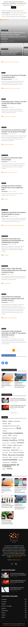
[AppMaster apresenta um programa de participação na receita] (14, 204)
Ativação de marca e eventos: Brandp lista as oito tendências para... (12, 187)
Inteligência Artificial (17, 445)
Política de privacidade (8, 625)
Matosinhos (15, 450)
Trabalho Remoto (6, 462)
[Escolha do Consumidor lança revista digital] (14, 150)
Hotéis (4, 445)
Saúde (16, 485)
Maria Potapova (5, 216)
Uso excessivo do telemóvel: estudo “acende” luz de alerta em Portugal (13, 131)
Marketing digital (6, 450)
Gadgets (3, 99)
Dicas (10, 435)
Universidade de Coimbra (10, 465)
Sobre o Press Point (16, 556)
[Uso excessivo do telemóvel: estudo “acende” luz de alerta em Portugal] (14, 122)
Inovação (9, 445)
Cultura (3, 518)
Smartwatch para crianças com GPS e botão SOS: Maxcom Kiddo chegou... (13, 103)
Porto (4, 455)
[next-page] (20, 350)
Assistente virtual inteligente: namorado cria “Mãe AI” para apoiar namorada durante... (13, 333)
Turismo (16, 380)
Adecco (4, 421)
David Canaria (4, 336)
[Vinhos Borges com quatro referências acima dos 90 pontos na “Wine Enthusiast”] (7, 499)
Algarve (10, 421)
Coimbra (4, 431)
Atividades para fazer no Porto (8, 428)
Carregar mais (13, 412)
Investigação (6, 447)
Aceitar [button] (13, 7)
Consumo (4, 435)
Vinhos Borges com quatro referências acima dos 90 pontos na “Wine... (7, 505)
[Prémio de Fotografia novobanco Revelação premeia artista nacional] (7, 515)
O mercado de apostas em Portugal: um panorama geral (13, 76)
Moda (21, 450)
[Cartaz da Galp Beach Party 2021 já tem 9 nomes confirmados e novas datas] (5, 407)
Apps (9, 423)
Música (10, 452)
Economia (4, 183)
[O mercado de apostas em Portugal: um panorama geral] (14, 67)
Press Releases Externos (6, 79)
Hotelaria (20, 442)
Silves (10, 457)
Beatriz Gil (3, 274)
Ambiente (4, 380)
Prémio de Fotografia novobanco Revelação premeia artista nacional (7, 522)
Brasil (19, 428)
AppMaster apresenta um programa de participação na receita (13, 213)
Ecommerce (6, 438)
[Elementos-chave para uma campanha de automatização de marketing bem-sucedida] (14, 231)
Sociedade (4, 127)
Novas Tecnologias (18, 452)
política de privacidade (18, 5)
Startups (21, 457)
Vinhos (9, 468)
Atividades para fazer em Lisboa (11, 426)
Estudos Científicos (9, 440)
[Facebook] (12, 563)
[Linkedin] (16, 563)
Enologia (13, 438)
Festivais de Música (6, 442)
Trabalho (20, 460)
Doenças (15, 435)
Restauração (5, 457)
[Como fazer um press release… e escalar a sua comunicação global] (5, 400)
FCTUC (21, 440)
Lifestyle (3, 72)
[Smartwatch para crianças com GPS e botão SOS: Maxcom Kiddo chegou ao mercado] (14, 94)
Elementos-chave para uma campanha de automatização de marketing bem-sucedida (12, 240)
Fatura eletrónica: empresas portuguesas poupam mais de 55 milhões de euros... (12, 298)
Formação (13, 442)
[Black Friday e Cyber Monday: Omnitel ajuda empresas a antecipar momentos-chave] (14, 260)
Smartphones (15, 457)
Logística (18, 447)
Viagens (4, 469)
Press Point (22, 625)
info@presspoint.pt (16, 559)
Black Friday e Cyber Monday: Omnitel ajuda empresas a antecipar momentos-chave (13, 270)
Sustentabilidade (9, 459)
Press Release (4, 41)
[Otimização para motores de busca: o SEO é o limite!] (5, 589)
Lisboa (14, 447)
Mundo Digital (5, 30)
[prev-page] (7, 350)
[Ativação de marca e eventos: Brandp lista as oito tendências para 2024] (14, 178)
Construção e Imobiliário (12, 433)
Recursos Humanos (16, 455)
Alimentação (17, 421)
